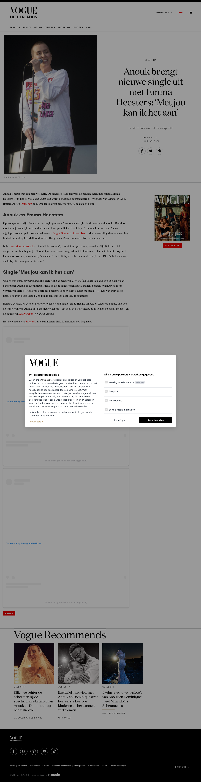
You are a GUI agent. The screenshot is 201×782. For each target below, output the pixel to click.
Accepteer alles (156, 420)
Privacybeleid (36, 421)
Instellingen (120, 420)
